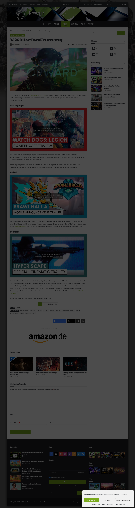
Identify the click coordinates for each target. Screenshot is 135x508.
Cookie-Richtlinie (95, 504)
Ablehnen (107, 500)
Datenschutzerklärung (107, 504)
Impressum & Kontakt (119, 504)
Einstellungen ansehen (123, 500)
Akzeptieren (91, 500)
